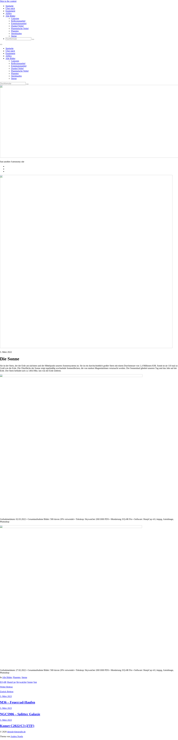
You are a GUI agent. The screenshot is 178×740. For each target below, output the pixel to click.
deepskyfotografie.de (16, 732)
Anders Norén (16, 736)
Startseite (9, 6)
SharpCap (11, 682)
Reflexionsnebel (18, 21)
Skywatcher (21, 682)
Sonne (30, 682)
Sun (35, 682)
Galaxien (15, 18)
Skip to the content (8, 1)
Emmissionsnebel (18, 23)
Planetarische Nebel (20, 28)
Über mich (10, 8)
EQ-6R (3, 682)
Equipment (10, 11)
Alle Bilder (10, 16)
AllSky (9, 13)
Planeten (15, 31)
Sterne (14, 36)
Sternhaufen (16, 33)
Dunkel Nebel (17, 26)
